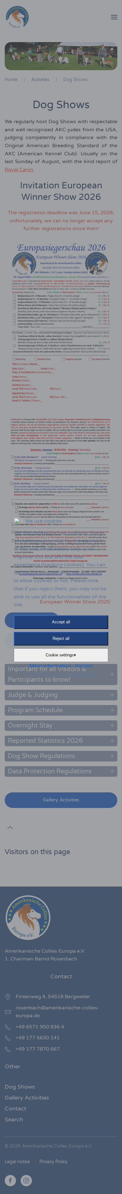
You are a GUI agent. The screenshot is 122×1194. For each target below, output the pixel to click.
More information (50, 666)
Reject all (61, 638)
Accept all (61, 622)
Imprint (84, 666)
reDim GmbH (84, 674)
